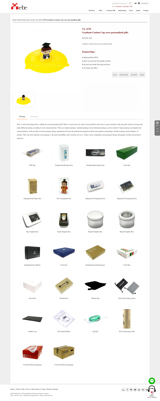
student (142, 75)
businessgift (118, 6)
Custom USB (110, 11)
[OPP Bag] (32, 144)
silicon (115, 75)
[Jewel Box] (32, 277)
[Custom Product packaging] (32, 343)
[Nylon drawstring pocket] (126, 277)
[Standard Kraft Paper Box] (64, 144)
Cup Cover (35, 20)
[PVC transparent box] (64, 177)
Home (15, 20)
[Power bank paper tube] (126, 310)
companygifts (125, 6)
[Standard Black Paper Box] (95, 144)
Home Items (26, 20)
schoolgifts (134, 75)
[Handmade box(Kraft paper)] (95, 243)
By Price (92, 11)
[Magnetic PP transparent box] (95, 177)
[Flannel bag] (95, 277)
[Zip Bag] (95, 310)
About (138, 11)
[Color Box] (126, 144)
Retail (49, 389)
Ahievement (122, 11)
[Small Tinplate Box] (64, 210)
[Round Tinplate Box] (95, 210)
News (131, 11)
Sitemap (55, 389)
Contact (146, 11)
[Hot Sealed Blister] (64, 310)
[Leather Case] (32, 310)
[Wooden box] (64, 277)
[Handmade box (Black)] (32, 243)
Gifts (100, 11)
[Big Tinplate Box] (32, 210)
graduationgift (124, 75)
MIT (131, 6)
